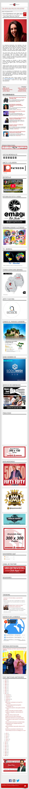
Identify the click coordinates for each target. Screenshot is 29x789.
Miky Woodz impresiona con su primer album (14, 717)
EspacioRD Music (6, 641)
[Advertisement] (14, 429)
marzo (7, 739)
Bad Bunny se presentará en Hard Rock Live (14, 729)
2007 (6, 755)
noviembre (8, 696)
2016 (6, 742)
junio (7, 734)
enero (7, 740)
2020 (6, 688)
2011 (6, 749)
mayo (7, 736)
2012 (6, 748)
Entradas (7, 556)
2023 (6, 684)
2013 (6, 746)
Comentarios (7, 559)
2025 (6, 681)
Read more (18, 101)
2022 (6, 685)
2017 (6, 693)
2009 (6, 752)
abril (7, 737)
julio (7, 733)
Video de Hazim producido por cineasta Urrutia (14, 722)
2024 (6, 682)
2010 (6, 751)
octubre (7, 697)
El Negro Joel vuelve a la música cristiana (13, 710)
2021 (6, 687)
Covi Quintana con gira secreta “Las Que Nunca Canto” (14, 15)
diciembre (8, 694)
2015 (6, 743)
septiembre (8, 699)
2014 (6, 745)
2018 (6, 691)
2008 (6, 754)
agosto (7, 700)
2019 (6, 690)
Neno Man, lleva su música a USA (12, 714)
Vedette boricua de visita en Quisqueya (13, 716)
